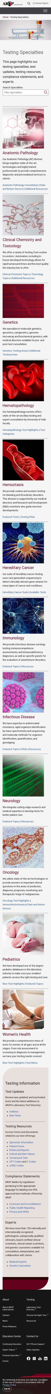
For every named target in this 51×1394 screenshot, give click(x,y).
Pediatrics (11, 959)
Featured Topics (11, 666)
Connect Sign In (41, 3)
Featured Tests (11, 516)
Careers (6, 1315)
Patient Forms (16, 1146)
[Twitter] (34, 1358)
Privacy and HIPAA (19, 1211)
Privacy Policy (9, 1385)
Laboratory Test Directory (34, 1308)
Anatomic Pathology (20, 153)
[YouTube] (40, 1358)
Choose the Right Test (36, 1315)
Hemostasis (13, 484)
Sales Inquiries (33, 1350)
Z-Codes (31, 1161)
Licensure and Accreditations (25, 1204)
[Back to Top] (43, 1372)
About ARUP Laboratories (8, 1308)
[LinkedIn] (46, 1358)
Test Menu (32, 1062)
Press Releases (9, 1326)
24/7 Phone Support (35, 1344)
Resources (28, 666)
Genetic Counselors (20, 1265)
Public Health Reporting (22, 1207)
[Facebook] (29, 1358)
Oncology (11, 872)
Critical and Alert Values (22, 1154)
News (5, 1321)
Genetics (10, 322)
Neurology (11, 801)
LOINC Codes (16, 1165)
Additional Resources (36, 188)
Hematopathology (18, 405)
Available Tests (38, 592)
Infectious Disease (19, 717)
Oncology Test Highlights (16, 900)
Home (5, 17)
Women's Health (17, 1034)
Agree (7, 1388)
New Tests (15, 1115)
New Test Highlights (13, 983)
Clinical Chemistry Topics (16, 274)
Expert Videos (9, 1350)
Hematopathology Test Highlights (20, 429)
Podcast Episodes (11, 1355)
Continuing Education (12, 1344)
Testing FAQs (28, 516)
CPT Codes (15, 1161)
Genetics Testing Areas (15, 350)
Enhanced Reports (19, 1150)
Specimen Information (21, 1142)
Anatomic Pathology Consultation (20, 185)
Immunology (13, 638)
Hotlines (13, 1111)
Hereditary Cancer (18, 567)
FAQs (24, 749)
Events (6, 1361)
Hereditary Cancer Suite (15, 592)
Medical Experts (18, 1261)
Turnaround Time (18, 1157)
